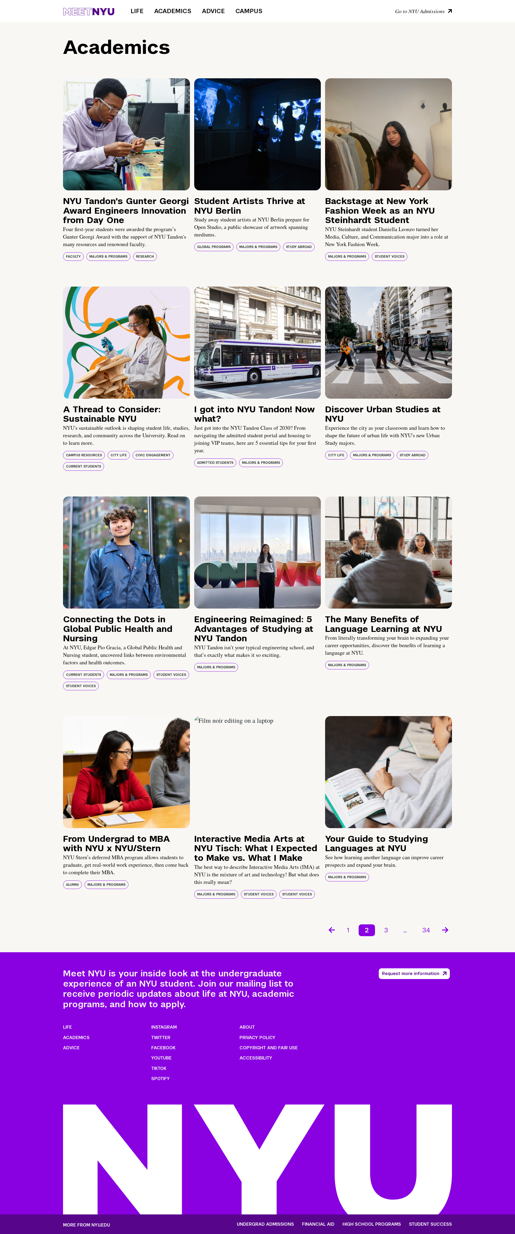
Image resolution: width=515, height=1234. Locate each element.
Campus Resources (84, 455)
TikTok (158, 1068)
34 (426, 930)
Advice (213, 11)
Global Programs (214, 247)
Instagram (164, 1027)
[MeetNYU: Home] (88, 10)
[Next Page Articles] (446, 929)
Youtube (161, 1058)
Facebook (163, 1048)
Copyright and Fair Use (269, 1048)
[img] (126, 134)
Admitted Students (215, 463)
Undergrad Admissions (265, 1224)
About (247, 1027)
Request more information (410, 973)
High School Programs (372, 1224)
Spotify (160, 1078)
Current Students (83, 466)
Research (145, 256)
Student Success (430, 1224)
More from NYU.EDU (86, 1225)
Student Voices (389, 256)
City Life (119, 455)
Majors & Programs (108, 256)
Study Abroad (299, 247)
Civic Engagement (153, 455)
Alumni (72, 885)
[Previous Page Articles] (331, 929)
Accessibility (256, 1058)
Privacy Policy (257, 1037)
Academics (172, 11)
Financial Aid (318, 1224)
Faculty (73, 256)
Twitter (160, 1037)
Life (137, 11)
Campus (249, 11)
